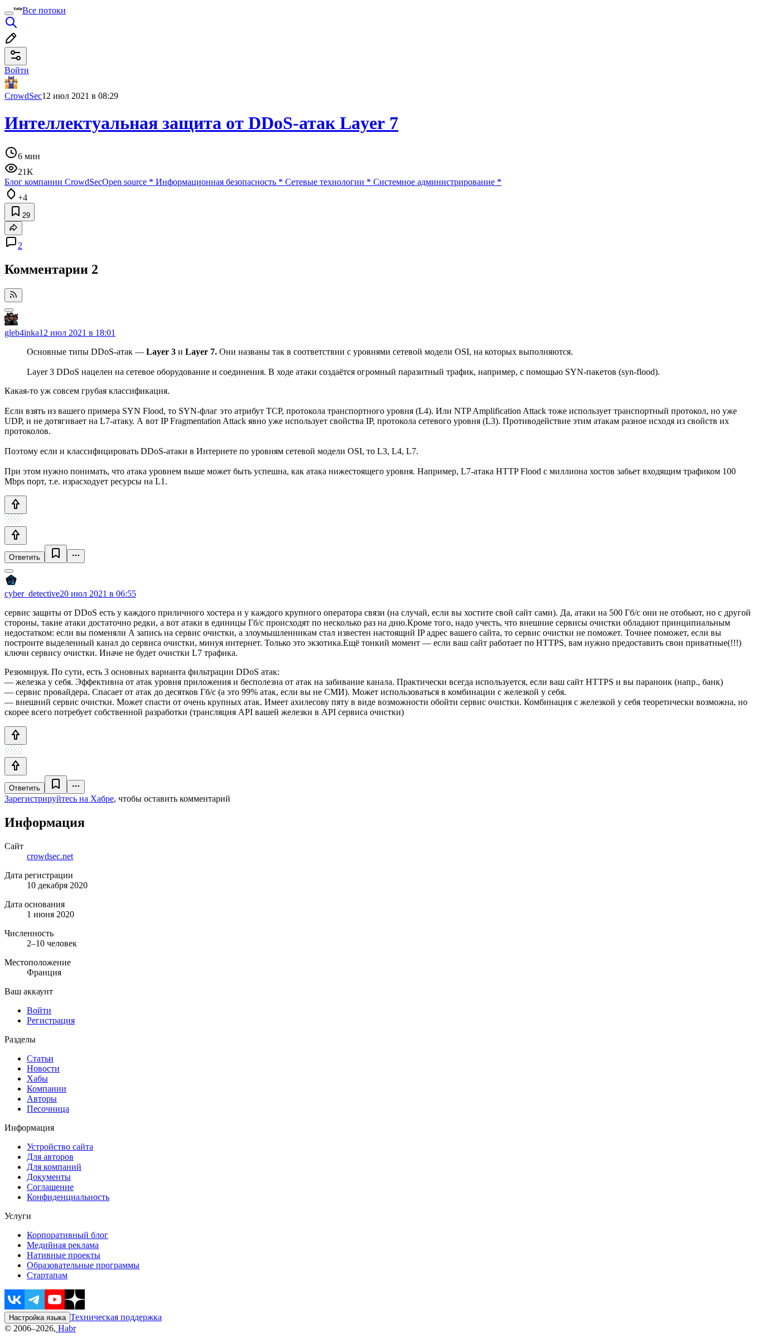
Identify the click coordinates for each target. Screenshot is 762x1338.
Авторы (42, 1098)
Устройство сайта (60, 1146)
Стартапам (47, 1275)
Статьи (40, 1058)
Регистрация (51, 1020)
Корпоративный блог (67, 1235)
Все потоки (44, 10)
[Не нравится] (15, 535)
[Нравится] (15, 505)
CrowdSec (23, 96)
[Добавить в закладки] (56, 554)
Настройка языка (37, 1317)
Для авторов (50, 1156)
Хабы (37, 1078)
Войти (39, 1010)
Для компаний (54, 1167)
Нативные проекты (63, 1255)
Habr (66, 1328)
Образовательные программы (83, 1265)
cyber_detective (32, 593)
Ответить (24, 557)
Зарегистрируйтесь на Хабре (59, 798)
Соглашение (50, 1187)
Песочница (48, 1108)
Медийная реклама (63, 1245)
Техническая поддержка (116, 1317)
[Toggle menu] (8, 13)
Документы (49, 1177)
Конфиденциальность (68, 1197)
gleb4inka (21, 332)
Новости (43, 1068)
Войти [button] (16, 70)
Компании (46, 1088)
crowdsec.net (50, 856)
